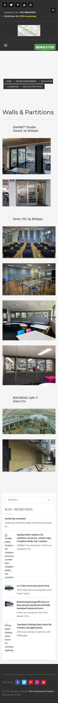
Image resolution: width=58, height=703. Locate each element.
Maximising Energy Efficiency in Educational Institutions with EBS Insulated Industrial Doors (33, 605)
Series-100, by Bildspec (28, 219)
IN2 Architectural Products (41, 691)
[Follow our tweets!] (24, 682)
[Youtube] (24, 4)
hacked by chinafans (15, 518)
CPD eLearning (27, 16)
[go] (49, 500)
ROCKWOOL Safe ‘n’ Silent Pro (25, 399)
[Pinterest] (17, 4)
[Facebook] (4, 4)
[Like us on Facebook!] (17, 682)
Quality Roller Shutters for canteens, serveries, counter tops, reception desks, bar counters (34, 538)
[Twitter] (11, 4)
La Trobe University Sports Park (33, 585)
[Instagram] (30, 4)
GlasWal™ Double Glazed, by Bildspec (26, 128)
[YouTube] (43, 682)
